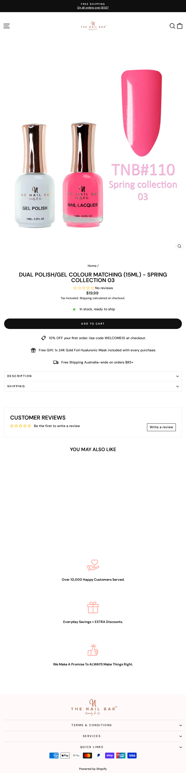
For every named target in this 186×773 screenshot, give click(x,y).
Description (19, 376)
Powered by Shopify (93, 769)
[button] (84, 288)
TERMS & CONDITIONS (91, 725)
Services (92, 736)
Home (92, 266)
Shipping (86, 298)
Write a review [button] (161, 427)
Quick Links (91, 747)
